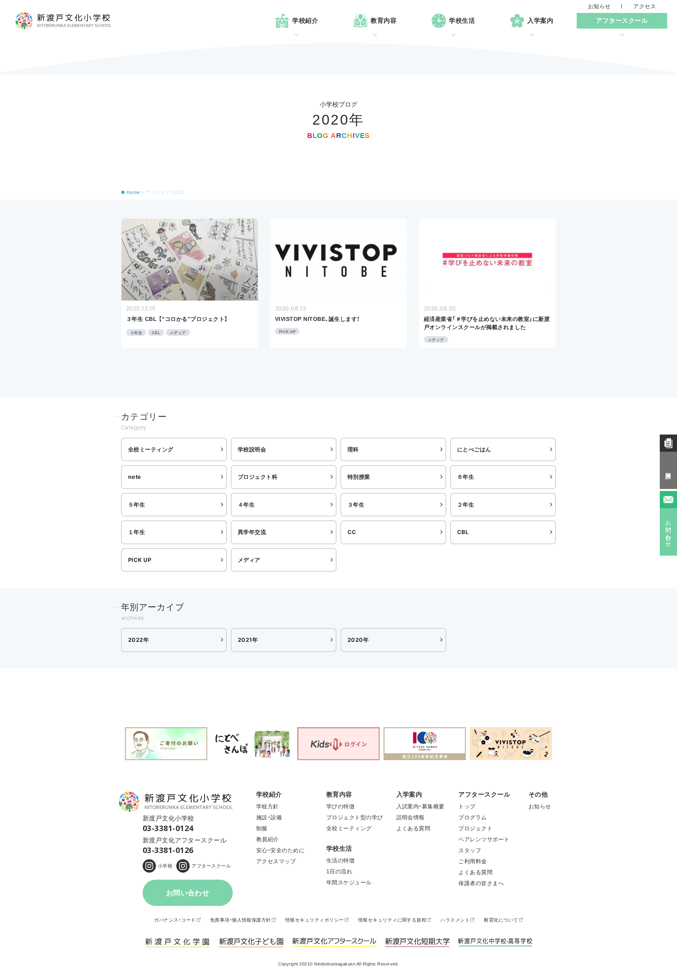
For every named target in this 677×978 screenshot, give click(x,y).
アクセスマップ (276, 861)
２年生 (465, 504)
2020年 (358, 639)
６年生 (465, 476)
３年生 (356, 504)
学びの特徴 (340, 806)
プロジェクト (475, 828)
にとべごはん (474, 449)
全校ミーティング (151, 449)
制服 (262, 828)
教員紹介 (267, 839)
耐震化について (501, 920)
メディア (249, 559)
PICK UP (139, 559)
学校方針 (267, 806)
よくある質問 (413, 828)
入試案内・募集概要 (420, 806)
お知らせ (599, 6)
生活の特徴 (340, 860)
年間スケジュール (349, 882)
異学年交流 (252, 532)
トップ (466, 806)
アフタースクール (211, 866)
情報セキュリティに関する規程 (392, 920)
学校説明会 (252, 449)
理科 (353, 449)
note (134, 476)
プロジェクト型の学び (354, 817)
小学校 (165, 866)
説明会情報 (410, 817)
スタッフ (469, 850)
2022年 (138, 639)
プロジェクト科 (257, 476)
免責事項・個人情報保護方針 (240, 920)
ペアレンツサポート (483, 839)
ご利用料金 (472, 861)
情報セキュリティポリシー (314, 920)
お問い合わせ (188, 893)
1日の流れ (339, 871)
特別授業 (359, 476)
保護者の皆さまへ (481, 883)
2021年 (248, 639)
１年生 (136, 532)
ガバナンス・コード (174, 920)
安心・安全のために (280, 850)
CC (352, 532)
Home (133, 192)
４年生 (246, 504)
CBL (463, 532)
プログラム (472, 817)
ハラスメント (455, 920)
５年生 (136, 504)
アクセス (644, 6)
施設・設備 (269, 817)
